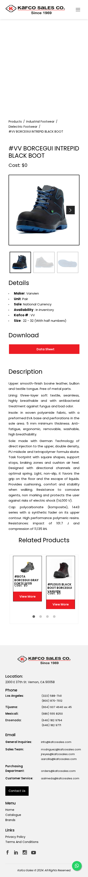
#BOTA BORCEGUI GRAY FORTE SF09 (26, 580)
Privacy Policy (15, 837)
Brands (10, 820)
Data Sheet (45, 349)
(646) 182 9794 (51, 720)
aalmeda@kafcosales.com (60, 778)
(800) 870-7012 (52, 701)
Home (9, 810)
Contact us (17, 791)
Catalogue (13, 815)
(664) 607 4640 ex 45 (56, 707)
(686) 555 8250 (52, 714)
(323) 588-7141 (51, 696)
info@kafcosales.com (56, 742)
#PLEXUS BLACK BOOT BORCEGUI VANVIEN (59, 588)
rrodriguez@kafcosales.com (61, 749)
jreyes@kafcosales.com (58, 754)
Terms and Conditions (21, 842)
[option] (44, 210)
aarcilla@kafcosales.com (59, 759)
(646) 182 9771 (51, 725)
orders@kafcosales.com (58, 771)
